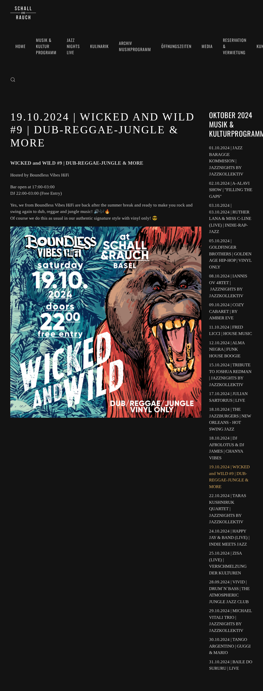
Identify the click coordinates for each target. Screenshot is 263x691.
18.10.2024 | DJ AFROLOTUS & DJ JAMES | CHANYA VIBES (226, 448)
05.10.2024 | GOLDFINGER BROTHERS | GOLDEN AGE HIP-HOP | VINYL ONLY (230, 253)
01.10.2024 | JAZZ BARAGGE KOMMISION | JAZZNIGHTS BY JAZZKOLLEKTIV (226, 160)
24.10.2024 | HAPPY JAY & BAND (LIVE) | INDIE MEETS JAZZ (229, 538)
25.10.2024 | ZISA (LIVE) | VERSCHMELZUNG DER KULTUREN (228, 563)
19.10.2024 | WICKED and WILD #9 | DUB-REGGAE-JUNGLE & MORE (229, 476)
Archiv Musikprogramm (135, 46)
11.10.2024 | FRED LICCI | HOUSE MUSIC (230, 330)
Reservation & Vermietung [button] (234, 46)
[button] (12, 79)
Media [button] (207, 46)
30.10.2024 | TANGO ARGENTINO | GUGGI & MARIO (230, 646)
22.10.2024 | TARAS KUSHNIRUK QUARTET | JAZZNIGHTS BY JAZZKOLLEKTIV (227, 508)
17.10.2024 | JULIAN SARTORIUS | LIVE (228, 397)
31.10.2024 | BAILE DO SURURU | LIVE (230, 665)
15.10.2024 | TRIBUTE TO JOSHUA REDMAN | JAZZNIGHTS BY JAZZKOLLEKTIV (230, 374)
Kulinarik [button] (99, 46)
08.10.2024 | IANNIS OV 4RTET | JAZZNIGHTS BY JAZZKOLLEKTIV (228, 286)
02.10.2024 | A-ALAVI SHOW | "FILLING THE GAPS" (230, 190)
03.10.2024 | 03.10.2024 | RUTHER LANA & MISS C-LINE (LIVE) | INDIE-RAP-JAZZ (230, 218)
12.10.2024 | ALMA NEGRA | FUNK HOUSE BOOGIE (227, 349)
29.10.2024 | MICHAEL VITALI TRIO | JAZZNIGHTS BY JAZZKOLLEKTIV (230, 620)
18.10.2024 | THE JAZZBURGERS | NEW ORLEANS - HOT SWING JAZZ (230, 419)
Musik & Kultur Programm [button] (46, 46)
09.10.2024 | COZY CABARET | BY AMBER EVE (226, 311)
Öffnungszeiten (176, 46)
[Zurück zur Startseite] (23, 13)
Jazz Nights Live (73, 46)
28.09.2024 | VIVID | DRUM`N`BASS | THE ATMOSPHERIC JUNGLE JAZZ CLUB (229, 592)
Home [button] (20, 46)
